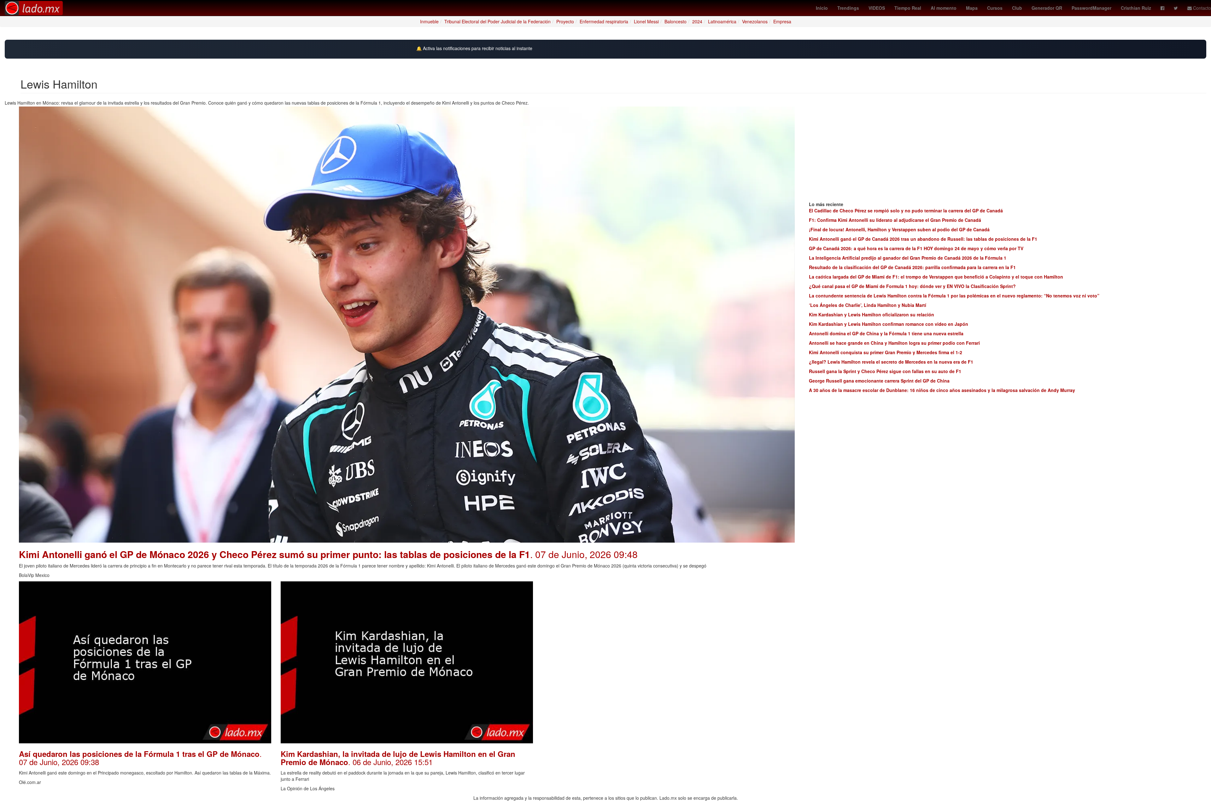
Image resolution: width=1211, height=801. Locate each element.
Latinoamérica (722, 21)
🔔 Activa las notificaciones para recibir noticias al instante (474, 48)
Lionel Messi (646, 21)
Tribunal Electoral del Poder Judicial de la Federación (497, 21)
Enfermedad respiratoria (604, 21)
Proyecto (565, 21)
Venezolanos (755, 21)
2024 (697, 21)
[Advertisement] (668, 625)
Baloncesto (675, 21)
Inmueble (429, 21)
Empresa (782, 21)
